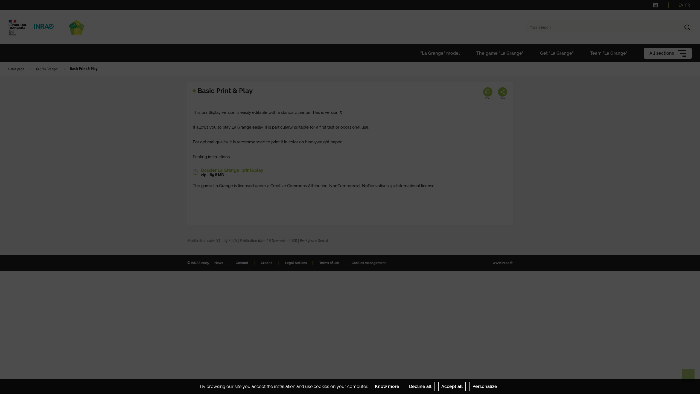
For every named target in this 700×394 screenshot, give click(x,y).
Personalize (484, 386)
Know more (387, 386)
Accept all (452, 386)
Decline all (420, 386)
